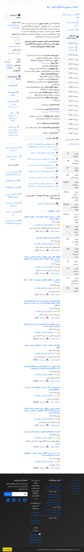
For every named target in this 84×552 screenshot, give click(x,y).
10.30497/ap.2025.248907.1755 (45, 438)
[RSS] (8, 501)
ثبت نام (11, 2)
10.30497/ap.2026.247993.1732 (45, 461)
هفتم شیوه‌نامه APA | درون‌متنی (47, 110)
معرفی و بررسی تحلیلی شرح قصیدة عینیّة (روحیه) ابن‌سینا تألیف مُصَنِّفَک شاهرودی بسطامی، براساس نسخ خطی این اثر (42, 410)
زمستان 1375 (45, 63)
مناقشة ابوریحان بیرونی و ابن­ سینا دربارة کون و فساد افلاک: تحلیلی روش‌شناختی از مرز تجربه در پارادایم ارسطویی (42, 303)
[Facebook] (25, 501)
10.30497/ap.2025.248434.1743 (45, 288)
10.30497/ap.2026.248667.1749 (45, 244)
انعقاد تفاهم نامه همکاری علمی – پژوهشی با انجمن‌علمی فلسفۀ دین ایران (51, 514)
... (18, 140)
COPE (43, 89)
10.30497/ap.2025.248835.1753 (45, 332)
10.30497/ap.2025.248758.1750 (45, 353)
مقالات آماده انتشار (72, 24)
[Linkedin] (13, 501)
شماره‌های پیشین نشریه (71, 36)
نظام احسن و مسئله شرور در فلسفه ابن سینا (43, 179)
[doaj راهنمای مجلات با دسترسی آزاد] (13, 104)
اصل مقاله (41, 231)
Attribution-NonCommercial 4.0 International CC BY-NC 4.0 (36, 518)
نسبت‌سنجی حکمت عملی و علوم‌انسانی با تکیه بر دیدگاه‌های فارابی (42, 388)
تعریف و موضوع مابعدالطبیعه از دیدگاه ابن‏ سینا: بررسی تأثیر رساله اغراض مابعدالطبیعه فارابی (42, 146)
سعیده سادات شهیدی (15, 38)
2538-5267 (10, 68)
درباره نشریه (75, 482)
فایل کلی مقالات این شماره (46, 203)
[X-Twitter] (19, 501)
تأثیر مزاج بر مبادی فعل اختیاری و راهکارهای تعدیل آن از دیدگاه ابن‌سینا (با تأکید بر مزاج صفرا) (42, 367)
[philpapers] (13, 86)
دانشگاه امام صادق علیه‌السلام (13, 26)
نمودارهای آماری (73, 143)
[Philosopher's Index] (13, 94)
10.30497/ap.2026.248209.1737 (45, 395)
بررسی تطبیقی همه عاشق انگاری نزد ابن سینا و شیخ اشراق (43, 166)
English (72, 2)
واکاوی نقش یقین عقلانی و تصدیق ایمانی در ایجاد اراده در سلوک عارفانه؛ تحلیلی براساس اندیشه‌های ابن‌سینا (42, 258)
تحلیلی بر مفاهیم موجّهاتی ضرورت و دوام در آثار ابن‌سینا (42, 280)
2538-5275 (10, 65)
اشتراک (7, 494)
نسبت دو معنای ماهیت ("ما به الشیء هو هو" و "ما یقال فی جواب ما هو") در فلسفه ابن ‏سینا (43, 186)
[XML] (48, 198)
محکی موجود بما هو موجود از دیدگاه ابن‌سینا (44, 154)
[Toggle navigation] (48, 7)
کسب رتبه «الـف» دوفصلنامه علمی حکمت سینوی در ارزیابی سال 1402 (52, 487)
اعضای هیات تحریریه (73, 485)
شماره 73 (71, 50)
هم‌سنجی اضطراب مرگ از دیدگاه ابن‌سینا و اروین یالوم (42, 346)
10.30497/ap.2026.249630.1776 (45, 419)
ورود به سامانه (26, 2)
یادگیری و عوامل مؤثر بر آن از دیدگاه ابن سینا (43, 172)
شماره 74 (71, 47)
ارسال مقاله (76, 488)
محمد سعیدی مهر (14, 46)
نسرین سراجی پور (14, 52)
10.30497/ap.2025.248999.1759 (45, 374)
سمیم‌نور (46, 132)
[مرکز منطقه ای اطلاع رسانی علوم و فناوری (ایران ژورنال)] (13, 131)
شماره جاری (71, 29)
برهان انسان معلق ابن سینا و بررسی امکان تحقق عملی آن (42, 160)
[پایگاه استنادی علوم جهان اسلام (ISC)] (13, 117)
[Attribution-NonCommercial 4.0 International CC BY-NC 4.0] (35, 539)
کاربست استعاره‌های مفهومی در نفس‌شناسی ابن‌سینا (42, 431)
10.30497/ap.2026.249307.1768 (45, 267)
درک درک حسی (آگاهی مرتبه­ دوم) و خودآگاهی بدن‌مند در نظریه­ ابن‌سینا (42, 454)
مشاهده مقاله (55, 231)
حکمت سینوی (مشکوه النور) (64, 6)
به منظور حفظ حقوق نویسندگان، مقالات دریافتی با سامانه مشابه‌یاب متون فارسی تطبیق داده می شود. (52, 499)
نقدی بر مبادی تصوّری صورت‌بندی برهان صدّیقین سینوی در (42, 217)
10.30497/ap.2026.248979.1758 (45, 311)
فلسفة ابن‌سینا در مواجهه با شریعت (48, 237)
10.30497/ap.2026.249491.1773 (45, 225)
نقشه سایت (76, 493)
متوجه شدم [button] (7, 549)
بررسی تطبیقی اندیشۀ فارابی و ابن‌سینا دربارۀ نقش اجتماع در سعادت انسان (42, 325)
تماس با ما (76, 490)
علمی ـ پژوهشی (53, 210)
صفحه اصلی (76, 480)
